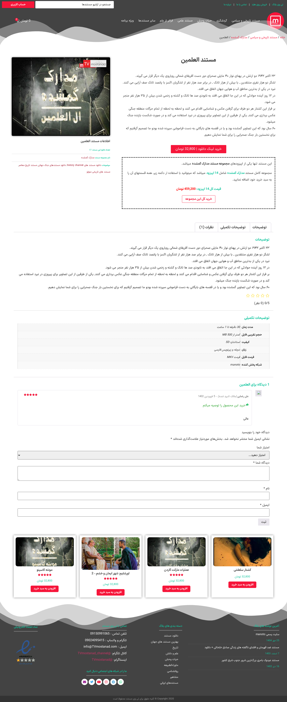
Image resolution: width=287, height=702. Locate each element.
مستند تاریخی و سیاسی (246, 21)
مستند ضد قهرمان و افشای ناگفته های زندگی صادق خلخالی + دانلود (242, 647)
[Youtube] (99, 682)
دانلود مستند (171, 636)
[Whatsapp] (121, 682)
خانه (282, 37)
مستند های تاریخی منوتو (98, 172)
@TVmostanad (102, 660)
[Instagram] (106, 682)
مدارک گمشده (239, 37)
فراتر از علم (166, 21)
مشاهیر (174, 677)
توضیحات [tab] (259, 227)
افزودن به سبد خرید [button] (242, 585)
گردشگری (222, 21)
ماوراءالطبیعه (171, 665)
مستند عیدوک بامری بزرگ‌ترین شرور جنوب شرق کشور (250, 660)
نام (266, 488)
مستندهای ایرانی (169, 683)
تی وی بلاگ (277, 4)
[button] (198, 149)
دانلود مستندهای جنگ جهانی (52, 165)
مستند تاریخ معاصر (28, 165)
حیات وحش (204, 21)
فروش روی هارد (259, 4)
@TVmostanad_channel (94, 653)
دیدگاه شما (261, 462)
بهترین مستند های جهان (164, 642)
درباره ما (227, 4)
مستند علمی (185, 21)
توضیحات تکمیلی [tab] (233, 227)
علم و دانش (172, 654)
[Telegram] (113, 682)
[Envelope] (84, 682)
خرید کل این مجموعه (198, 199)
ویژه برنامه (127, 21)
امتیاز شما (263, 447)
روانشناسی (172, 671)
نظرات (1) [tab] (206, 227)
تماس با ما (241, 4)
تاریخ (175, 648)
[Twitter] (92, 682)
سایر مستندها (146, 21)
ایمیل (264, 505)
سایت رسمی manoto (267, 634)
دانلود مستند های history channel (84, 165)
